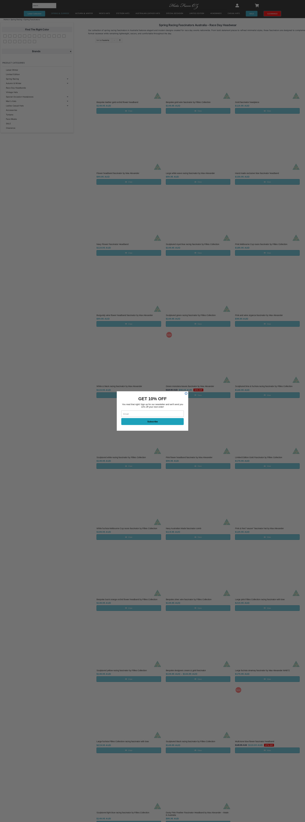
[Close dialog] (186, 393)
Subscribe (152, 421)
